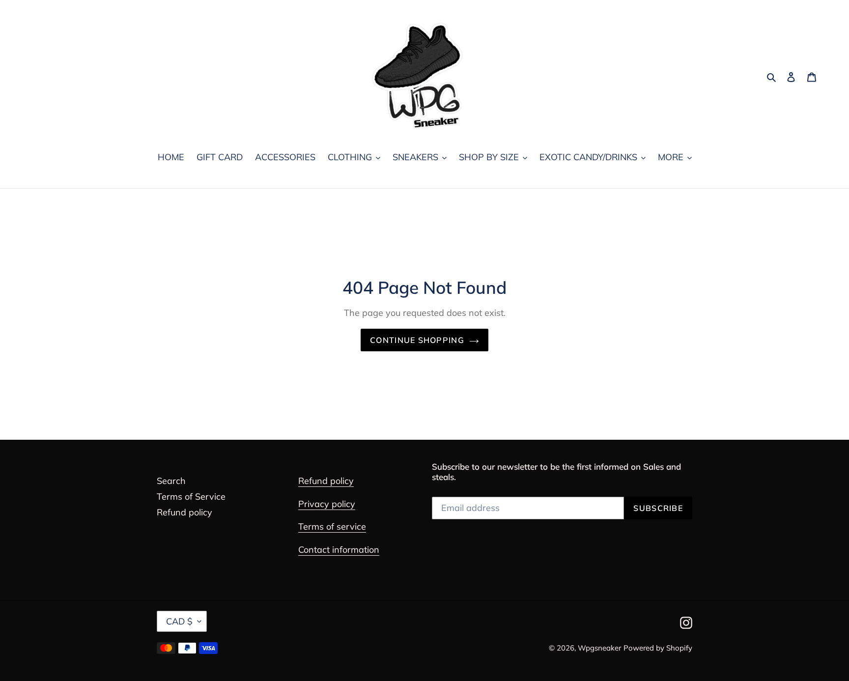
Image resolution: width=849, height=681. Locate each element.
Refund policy (184, 512)
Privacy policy (326, 504)
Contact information (338, 549)
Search (171, 480)
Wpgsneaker (599, 648)
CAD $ (179, 621)
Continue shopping (417, 340)
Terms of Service (191, 496)
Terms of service (332, 526)
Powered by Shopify (657, 648)
